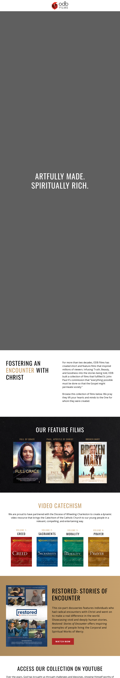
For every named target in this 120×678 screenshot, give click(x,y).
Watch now (62, 641)
